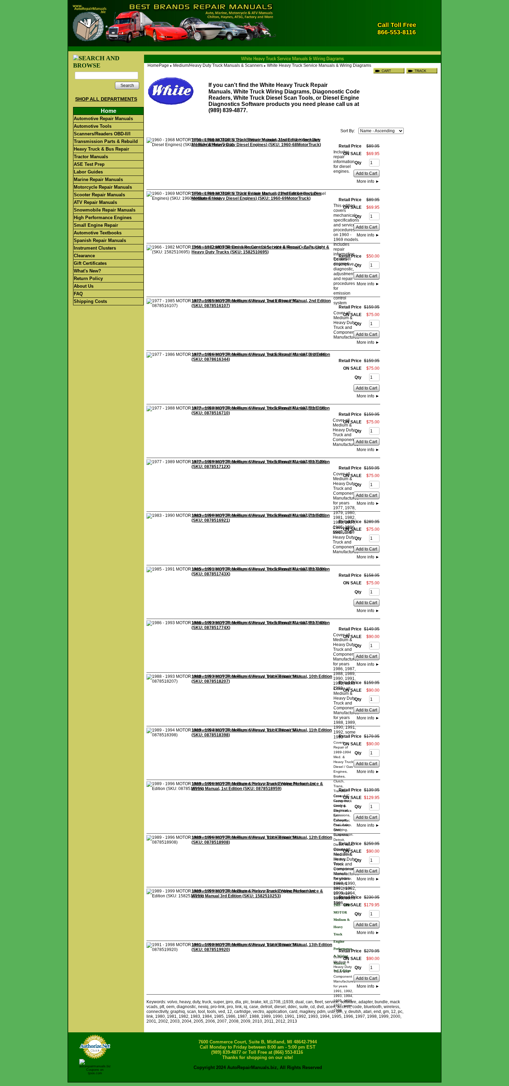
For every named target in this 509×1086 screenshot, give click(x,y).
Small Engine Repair (96, 225)
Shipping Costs (90, 301)
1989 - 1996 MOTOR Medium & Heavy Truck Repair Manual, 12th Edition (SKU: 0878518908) (261, 840)
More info (368, 181)
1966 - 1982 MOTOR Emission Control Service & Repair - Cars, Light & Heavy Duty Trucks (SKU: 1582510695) (260, 249)
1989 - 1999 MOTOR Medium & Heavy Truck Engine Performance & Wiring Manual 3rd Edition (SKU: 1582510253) (257, 893)
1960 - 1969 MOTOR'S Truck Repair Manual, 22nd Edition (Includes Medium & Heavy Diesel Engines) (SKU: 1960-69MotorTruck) (256, 196)
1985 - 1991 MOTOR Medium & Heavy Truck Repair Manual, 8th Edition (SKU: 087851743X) (260, 571)
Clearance (84, 255)
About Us (83, 286)
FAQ (78, 293)
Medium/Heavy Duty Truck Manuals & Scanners (218, 65)
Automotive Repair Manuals (103, 118)
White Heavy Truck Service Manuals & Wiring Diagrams (319, 65)
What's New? (87, 270)
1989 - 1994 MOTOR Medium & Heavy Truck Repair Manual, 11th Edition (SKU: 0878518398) (261, 732)
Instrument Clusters (95, 248)
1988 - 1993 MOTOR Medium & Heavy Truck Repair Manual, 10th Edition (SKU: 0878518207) (261, 679)
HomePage (158, 65)
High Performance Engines (103, 217)
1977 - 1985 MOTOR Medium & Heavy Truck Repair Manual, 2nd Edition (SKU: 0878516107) (261, 303)
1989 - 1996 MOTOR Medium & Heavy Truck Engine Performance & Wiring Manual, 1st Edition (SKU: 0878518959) (257, 786)
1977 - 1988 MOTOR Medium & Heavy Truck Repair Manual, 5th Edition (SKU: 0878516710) (260, 410)
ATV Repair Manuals (95, 202)
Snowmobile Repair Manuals (104, 210)
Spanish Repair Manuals (100, 240)
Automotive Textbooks (98, 232)
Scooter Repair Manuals (99, 194)
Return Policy (88, 278)
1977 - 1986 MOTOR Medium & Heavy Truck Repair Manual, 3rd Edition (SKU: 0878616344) (260, 357)
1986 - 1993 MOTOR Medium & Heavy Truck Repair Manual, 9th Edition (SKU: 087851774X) (260, 625)
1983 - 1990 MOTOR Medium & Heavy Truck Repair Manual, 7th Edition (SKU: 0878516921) (260, 518)
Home (108, 111)
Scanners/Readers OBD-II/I (102, 133)
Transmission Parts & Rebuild (106, 141)
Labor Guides (88, 171)
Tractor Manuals (91, 156)
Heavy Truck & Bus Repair (101, 149)
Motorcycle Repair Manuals (103, 187)
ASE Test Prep (89, 164)
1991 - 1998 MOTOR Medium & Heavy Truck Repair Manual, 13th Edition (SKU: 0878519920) (261, 947)
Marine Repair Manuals (98, 179)
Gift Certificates (90, 263)
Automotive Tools (92, 126)
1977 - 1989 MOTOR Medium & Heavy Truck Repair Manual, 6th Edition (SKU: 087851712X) (260, 464)
